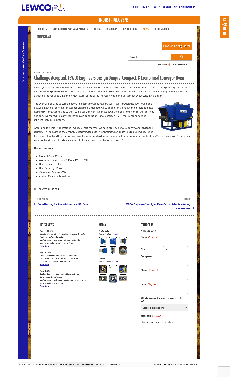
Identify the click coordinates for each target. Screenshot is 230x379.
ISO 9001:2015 (192, 364)
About (136, 7)
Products (42, 29)
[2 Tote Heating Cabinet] (103, 254)
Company (146, 256)
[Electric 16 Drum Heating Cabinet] (123, 244)
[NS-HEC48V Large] (113, 244)
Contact (167, 7)
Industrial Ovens (113, 19)
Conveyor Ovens (49, 189)
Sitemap (181, 364)
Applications (130, 29)
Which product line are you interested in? (162, 299)
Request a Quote (163, 29)
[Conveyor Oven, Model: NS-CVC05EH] (123, 254)
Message (151, 315)
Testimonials (44, 36)
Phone (149, 270)
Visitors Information (184, 7)
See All (115, 234)
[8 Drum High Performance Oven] (113, 254)
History (145, 7)
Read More (44, 246)
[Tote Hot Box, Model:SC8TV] (103, 244)
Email (149, 284)
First (143, 249)
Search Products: (180, 64)
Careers (156, 7)
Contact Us (157, 364)
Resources (111, 29)
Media (97, 29)
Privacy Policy (170, 364)
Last (167, 249)
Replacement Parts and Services (70, 29)
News (146, 29)
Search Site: (163, 64)
